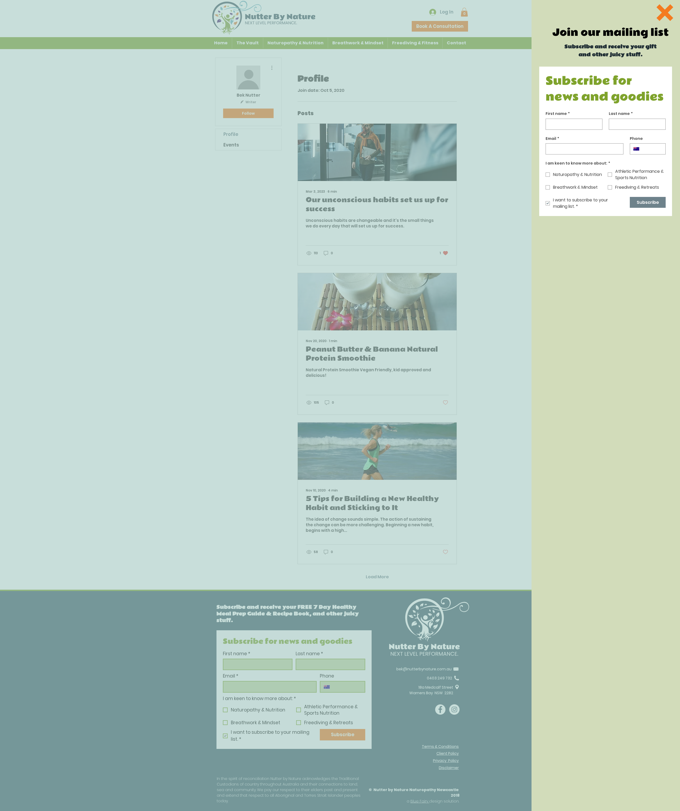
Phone (636, 138)
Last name (621, 113)
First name (558, 113)
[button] (665, 12)
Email (552, 138)
